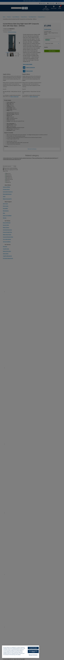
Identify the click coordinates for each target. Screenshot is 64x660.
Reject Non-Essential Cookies (33, 651)
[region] (20, 651)
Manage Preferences (33, 654)
